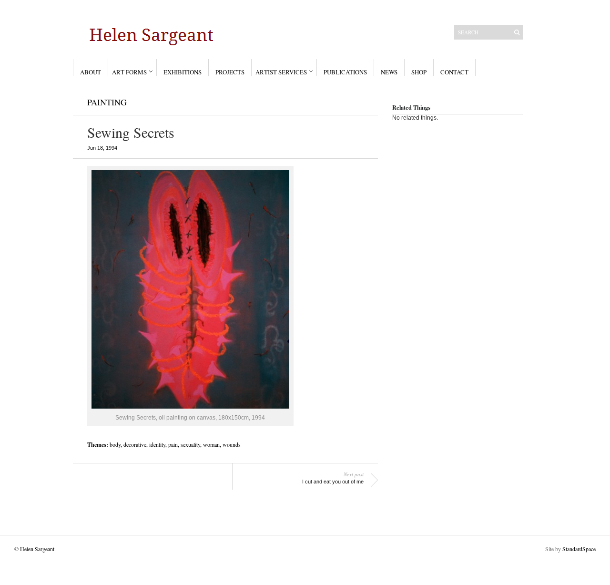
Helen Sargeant (37, 549)
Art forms (129, 72)
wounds (232, 444)
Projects (229, 72)
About (90, 72)
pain (173, 444)
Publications (345, 72)
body (115, 444)
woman (211, 444)
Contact (454, 72)
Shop (419, 72)
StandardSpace (579, 549)
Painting (107, 102)
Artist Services (281, 72)
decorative (134, 444)
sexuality (190, 444)
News (389, 72)
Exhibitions (182, 72)
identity (157, 444)
